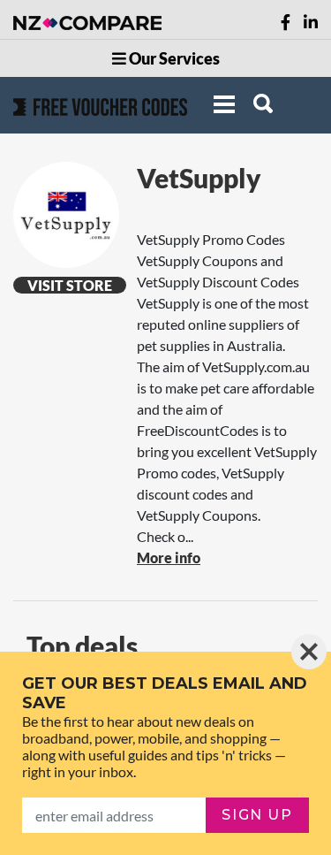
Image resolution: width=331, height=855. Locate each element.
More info (168, 557)
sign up (257, 814)
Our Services (173, 58)
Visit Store (69, 285)
